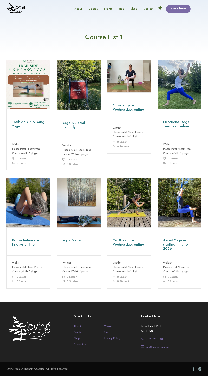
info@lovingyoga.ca (157, 347)
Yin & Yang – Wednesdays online (128, 242)
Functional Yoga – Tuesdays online (178, 124)
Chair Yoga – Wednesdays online (128, 107)
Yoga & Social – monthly (75, 124)
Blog (121, 9)
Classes (93, 9)
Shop (134, 9)
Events (108, 9)
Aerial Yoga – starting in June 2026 (175, 244)
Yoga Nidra (71, 240)
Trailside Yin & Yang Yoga (28, 124)
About (78, 9)
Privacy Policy (112, 338)
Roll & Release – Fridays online (25, 242)
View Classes (178, 8)
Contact (148, 9)
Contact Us (80, 344)
